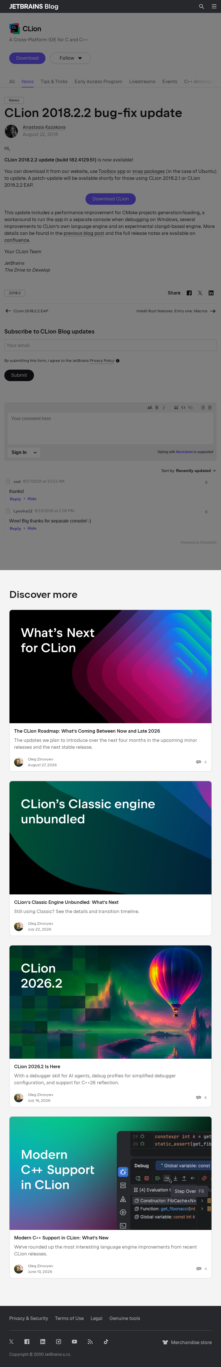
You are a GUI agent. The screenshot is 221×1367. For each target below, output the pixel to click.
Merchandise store (190, 1345)
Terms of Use (69, 1318)
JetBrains (53, 1354)
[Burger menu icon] (214, 6)
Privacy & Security (28, 1318)
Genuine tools (124, 1318)
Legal (96, 1318)
